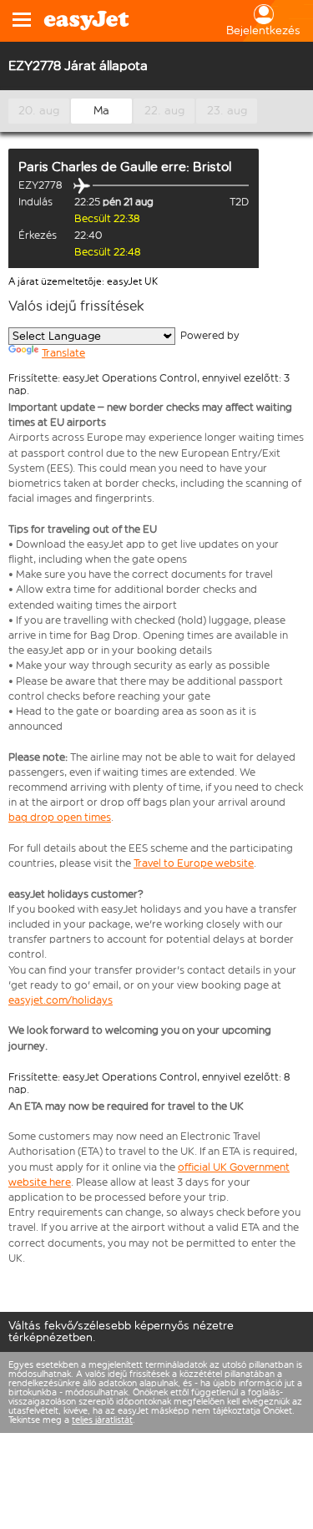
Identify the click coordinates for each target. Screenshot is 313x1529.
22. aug (164, 111)
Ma (101, 111)
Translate (63, 353)
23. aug (227, 111)
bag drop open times (59, 817)
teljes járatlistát (102, 1420)
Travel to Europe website (194, 863)
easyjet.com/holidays (60, 1000)
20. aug (38, 111)
